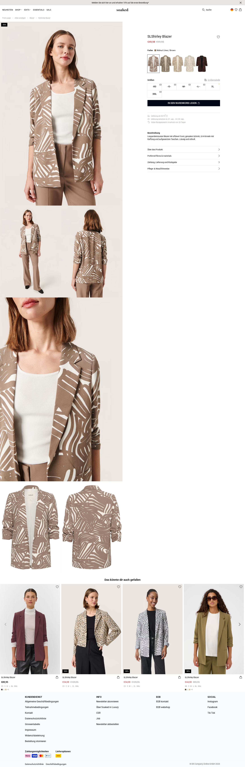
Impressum (30, 730)
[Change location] (232, 10)
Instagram (213, 701)
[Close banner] (240, 3)
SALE (49, 10)
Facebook (212, 707)
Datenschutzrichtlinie (35, 718)
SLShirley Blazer (44, 18)
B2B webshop (163, 707)
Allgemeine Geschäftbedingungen (42, 701)
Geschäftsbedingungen (56, 764)
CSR (98, 713)
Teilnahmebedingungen (36, 707)
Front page (6, 18)
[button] (183, 149)
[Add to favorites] (218, 37)
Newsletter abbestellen (107, 724)
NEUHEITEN (7, 10)
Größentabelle (214, 80)
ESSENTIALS (38, 10)
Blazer (32, 18)
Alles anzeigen (20, 18)
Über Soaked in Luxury (107, 707)
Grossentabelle (32, 724)
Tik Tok (211, 713)
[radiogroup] (183, 90)
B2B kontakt (162, 701)
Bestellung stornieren (35, 741)
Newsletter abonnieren (107, 701)
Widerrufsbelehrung (35, 735)
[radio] (213, 86)
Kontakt (29, 713)
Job (98, 718)
